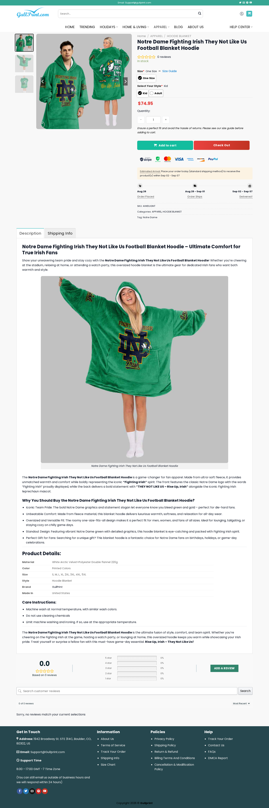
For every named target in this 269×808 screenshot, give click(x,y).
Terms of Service (113, 745)
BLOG (178, 27)
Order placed (145, 196)
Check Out (221, 145)
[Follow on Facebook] (20, 791)
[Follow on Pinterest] (247, 2)
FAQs (212, 752)
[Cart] (249, 14)
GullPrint (57, 587)
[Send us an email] (244, 2)
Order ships (194, 196)
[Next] (125, 81)
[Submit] (200, 14)
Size (140, 71)
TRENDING (87, 27)
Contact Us (216, 745)
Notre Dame (150, 217)
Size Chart (108, 765)
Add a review (224, 668)
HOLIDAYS (107, 27)
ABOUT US (196, 27)
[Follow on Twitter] (240, 2)
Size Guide (169, 71)
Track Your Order (113, 752)
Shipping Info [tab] (60, 233)
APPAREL (160, 27)
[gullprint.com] (34, 13)
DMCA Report (218, 758)
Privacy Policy (164, 739)
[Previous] (43, 81)
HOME (69, 27)
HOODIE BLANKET (179, 36)
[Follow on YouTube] (251, 2)
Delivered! (246, 196)
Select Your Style (150, 86)
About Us (107, 739)
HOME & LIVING (135, 27)
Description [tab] (30, 233)
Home (141, 36)
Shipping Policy (165, 745)
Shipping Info (110, 758)
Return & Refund (166, 752)
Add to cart (167, 145)
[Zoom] (41, 124)
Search (245, 691)
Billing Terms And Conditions (174, 758)
